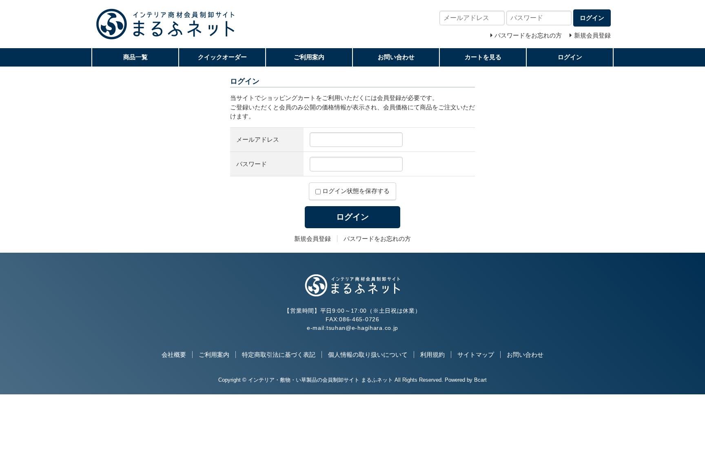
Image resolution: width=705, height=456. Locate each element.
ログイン (570, 56)
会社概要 (174, 354)
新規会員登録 (312, 238)
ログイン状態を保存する (355, 190)
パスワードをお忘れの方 (377, 238)
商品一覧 (135, 56)
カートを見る (483, 56)
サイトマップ (475, 354)
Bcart (480, 380)
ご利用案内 (309, 56)
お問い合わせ (396, 56)
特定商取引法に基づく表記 (278, 354)
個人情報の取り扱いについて (368, 354)
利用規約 (432, 354)
